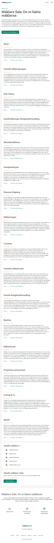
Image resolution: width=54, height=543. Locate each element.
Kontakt (13, 535)
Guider (35, 535)
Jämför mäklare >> (10, 481)
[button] (51, 2)
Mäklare (30, 535)
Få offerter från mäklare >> (10, 32)
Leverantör (23, 535)
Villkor (17, 535)
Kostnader (40, 535)
